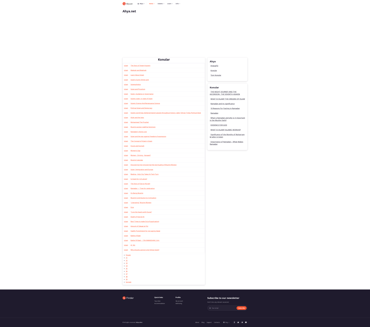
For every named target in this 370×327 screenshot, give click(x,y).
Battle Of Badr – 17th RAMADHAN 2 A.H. (145, 240)
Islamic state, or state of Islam (141, 99)
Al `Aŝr (133, 245)
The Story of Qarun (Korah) (140, 184)
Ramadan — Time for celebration (143, 188)
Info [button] (177, 4)
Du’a (132, 207)
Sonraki (128, 282)
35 (126, 269)
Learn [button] (169, 4)
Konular (214, 70)
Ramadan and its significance (223, 104)
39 (126, 279)
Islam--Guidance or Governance (142, 94)
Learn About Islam (137, 75)
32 (126, 260)
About (197, 322)
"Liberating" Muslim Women (141, 203)
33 (126, 263)
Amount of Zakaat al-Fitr (139, 226)
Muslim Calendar (137, 160)
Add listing (179, 303)
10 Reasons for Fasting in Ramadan (225, 108)
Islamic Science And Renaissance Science (145, 103)
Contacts (217, 322)
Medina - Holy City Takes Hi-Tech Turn (145, 174)
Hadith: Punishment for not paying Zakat (145, 231)
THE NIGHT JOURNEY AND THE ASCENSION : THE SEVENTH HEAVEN (225, 93)
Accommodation (159, 303)
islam (126, 66)
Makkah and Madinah (138, 70)
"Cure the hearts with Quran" (141, 212)
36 (126, 271)
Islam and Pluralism (138, 89)
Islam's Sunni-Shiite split (140, 80)
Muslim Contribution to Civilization (143, 198)
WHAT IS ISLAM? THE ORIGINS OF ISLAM (228, 99)
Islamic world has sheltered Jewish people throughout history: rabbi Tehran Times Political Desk (166, 113)
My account (179, 301)
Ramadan (214, 113)
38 (126, 277)
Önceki (128, 255)
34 (126, 266)
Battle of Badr (136, 236)
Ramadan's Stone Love (139, 132)
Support (209, 322)
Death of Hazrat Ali (137, 217)
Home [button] (151, 4)
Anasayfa (214, 66)
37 (126, 274)
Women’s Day (135, 151)
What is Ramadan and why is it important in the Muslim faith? (227, 119)
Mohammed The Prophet (140, 122)
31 (126, 258)
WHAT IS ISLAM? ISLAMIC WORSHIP (226, 130)
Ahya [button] (141, 4)
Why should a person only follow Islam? (145, 250)
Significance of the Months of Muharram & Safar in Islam (227, 135)
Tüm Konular (216, 75)
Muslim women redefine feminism (143, 127)
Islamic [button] (160, 4)
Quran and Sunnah (137, 146)
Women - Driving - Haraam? (141, 155)
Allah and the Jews (137, 117)
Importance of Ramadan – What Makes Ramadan (226, 143)
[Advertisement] (185, 38)
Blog (202, 322)
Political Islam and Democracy (141, 108)
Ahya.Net (139, 322)
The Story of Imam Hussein (140, 66)
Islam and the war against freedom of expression (148, 136)
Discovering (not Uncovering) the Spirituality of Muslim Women (154, 165)
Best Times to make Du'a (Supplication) (145, 221)
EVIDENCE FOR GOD (219, 125)
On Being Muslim (137, 193)
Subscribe (241, 308)
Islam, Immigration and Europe (142, 169)
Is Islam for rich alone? (139, 179)
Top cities (157, 301)
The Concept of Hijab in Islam (141, 141)
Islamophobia (136, 84)
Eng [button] (226, 322)
